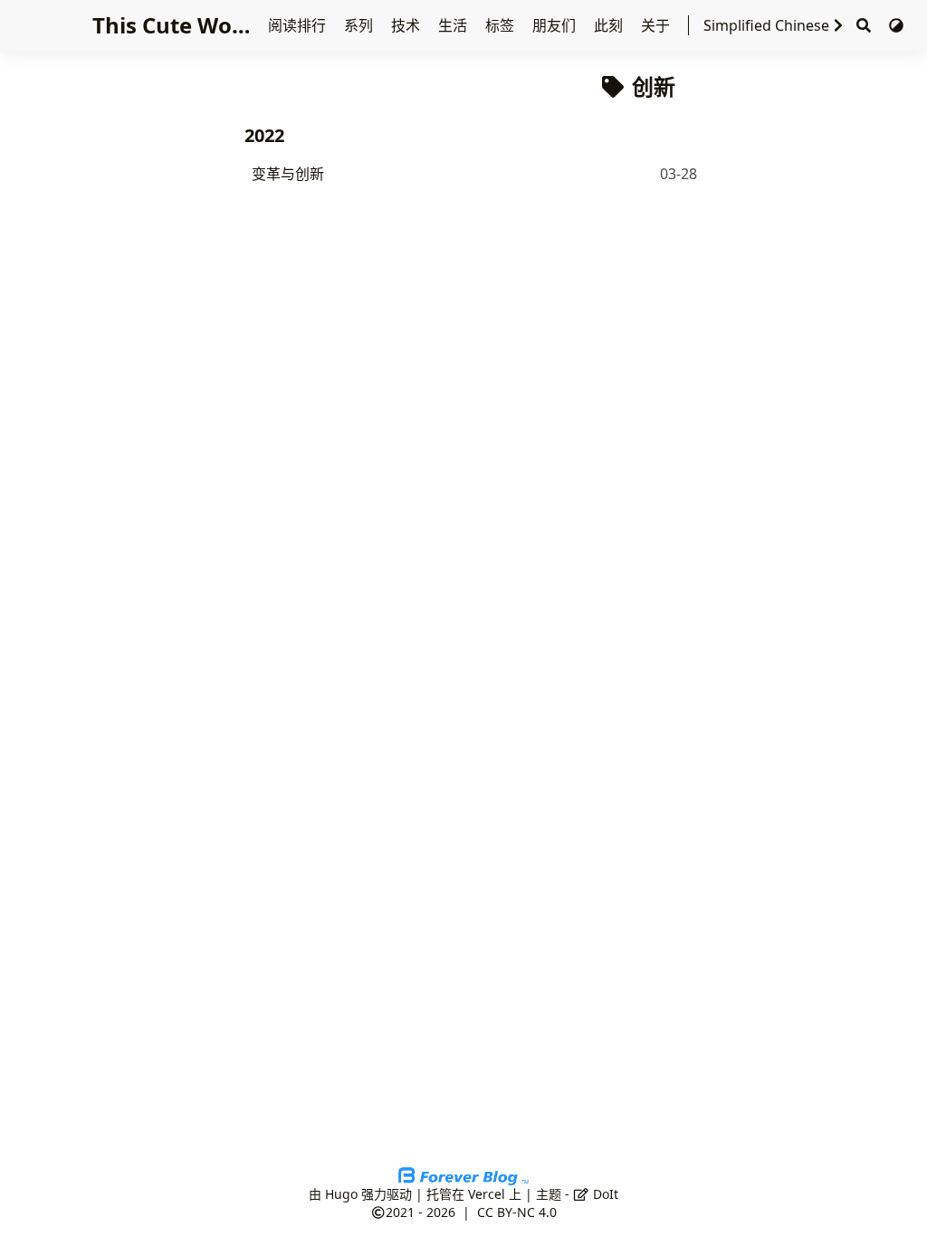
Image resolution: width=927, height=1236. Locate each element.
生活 (454, 25)
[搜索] (864, 26)
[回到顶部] (895, 1203)
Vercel (486, 1194)
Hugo (341, 1194)
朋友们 (555, 25)
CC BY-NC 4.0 (517, 1212)
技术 (407, 25)
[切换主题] (896, 25)
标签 (501, 25)
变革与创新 (288, 174)
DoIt (603, 1194)
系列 (360, 25)
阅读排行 (299, 25)
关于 (657, 25)
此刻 (610, 25)
